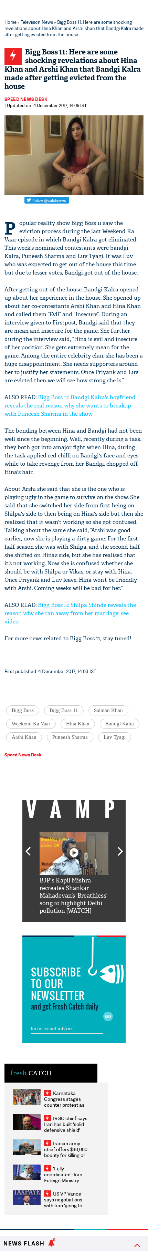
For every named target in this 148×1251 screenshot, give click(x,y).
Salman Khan (108, 710)
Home (10, 22)
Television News (37, 22)
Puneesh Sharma (70, 737)
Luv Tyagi (115, 737)
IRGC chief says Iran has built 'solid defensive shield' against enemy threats (65, 1130)
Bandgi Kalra (119, 723)
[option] (74, 873)
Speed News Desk (26, 99)
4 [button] (84, 926)
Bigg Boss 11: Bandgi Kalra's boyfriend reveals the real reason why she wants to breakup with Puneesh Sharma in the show (70, 405)
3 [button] (74, 926)
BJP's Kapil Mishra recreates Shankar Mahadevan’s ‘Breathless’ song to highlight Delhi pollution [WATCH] (73, 895)
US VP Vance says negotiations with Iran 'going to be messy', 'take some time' (63, 1205)
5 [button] (94, 926)
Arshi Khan (24, 737)
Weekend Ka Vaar (31, 723)
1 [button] (53, 926)
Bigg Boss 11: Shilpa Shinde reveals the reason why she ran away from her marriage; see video (70, 613)
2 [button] (63, 926)
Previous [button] (27, 847)
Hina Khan (77, 723)
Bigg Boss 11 (64, 710)
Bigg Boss (23, 710)
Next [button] (120, 847)
